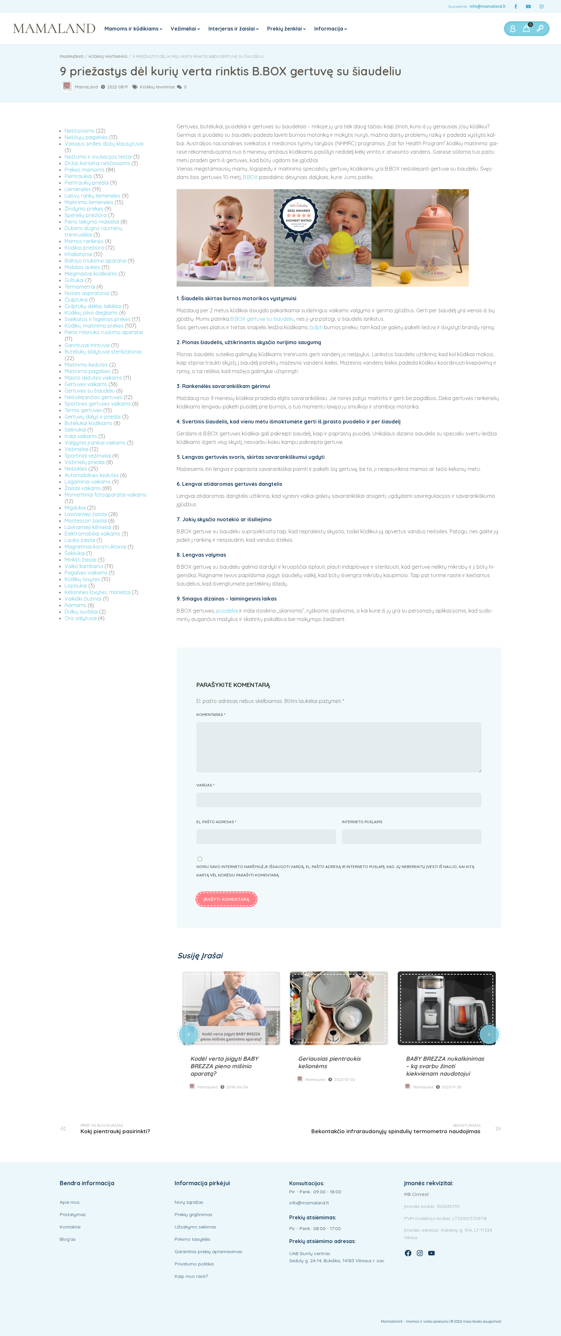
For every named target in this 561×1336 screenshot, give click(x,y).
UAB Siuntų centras (309, 1253)
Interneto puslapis (362, 821)
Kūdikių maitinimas (108, 56)
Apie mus (70, 1202)
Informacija (328, 28)
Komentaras (210, 714)
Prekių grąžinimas (193, 1214)
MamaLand (86, 86)
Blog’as (68, 1239)
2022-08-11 (117, 86)
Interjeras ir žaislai (231, 28)
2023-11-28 (451, 1086)
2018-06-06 (237, 1086)
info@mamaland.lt (487, 6)
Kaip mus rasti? (191, 1276)
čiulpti (316, 327)
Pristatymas (73, 1214)
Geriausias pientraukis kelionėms (339, 1008)
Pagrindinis (71, 56)
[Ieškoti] (539, 28)
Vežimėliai (183, 28)
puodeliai (227, 610)
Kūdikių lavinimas (157, 86)
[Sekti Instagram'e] (541, 6)
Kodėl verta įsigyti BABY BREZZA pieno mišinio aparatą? (231, 1008)
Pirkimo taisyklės (192, 1239)
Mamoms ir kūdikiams (131, 28)
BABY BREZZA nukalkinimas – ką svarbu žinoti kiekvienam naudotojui (447, 1008)
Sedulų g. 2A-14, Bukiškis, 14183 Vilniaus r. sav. (337, 1261)
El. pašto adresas (216, 821)
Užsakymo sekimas (195, 1227)
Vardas (205, 785)
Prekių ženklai (284, 28)
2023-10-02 (344, 1079)
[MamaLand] (54, 28)
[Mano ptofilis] (512, 28)
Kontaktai (70, 1227)
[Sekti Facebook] (515, 6)
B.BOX (250, 177)
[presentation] (188, 1034)
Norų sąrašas (189, 1202)
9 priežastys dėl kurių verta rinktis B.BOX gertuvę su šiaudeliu (230, 71)
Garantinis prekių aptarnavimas (208, 1251)
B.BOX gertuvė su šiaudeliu (262, 319)
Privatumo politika (194, 1264)
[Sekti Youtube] (528, 6)
